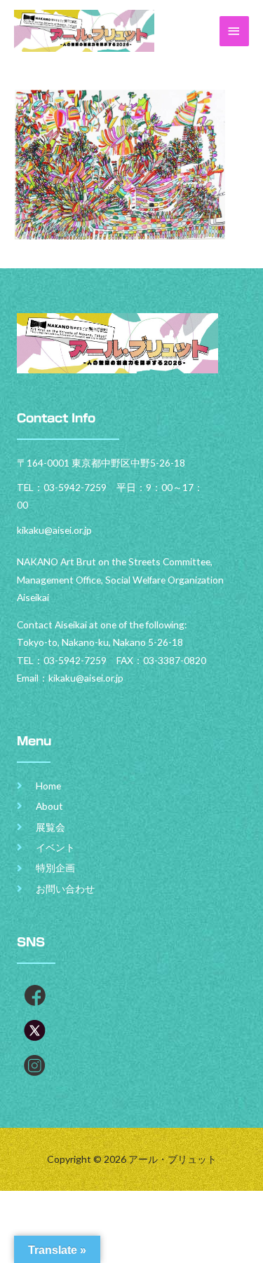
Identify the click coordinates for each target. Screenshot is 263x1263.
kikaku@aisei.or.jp (85, 678)
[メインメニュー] (234, 31)
